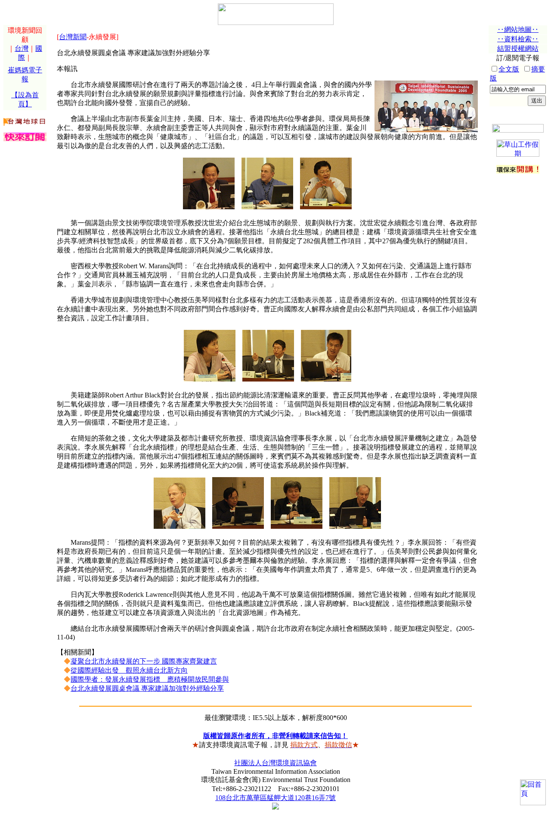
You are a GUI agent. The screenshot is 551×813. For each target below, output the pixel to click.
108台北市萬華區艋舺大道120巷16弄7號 (275, 797)
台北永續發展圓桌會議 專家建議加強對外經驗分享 (147, 688)
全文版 (508, 69)
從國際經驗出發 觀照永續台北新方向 (129, 670)
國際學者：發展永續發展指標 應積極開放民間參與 (150, 679)
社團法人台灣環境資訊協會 (275, 762)
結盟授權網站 (518, 48)
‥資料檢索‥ (518, 39)
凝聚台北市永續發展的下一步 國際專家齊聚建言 (144, 661)
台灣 (21, 48)
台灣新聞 (73, 36)
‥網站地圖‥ (518, 29)
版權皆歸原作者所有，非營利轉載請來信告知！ (275, 735)
